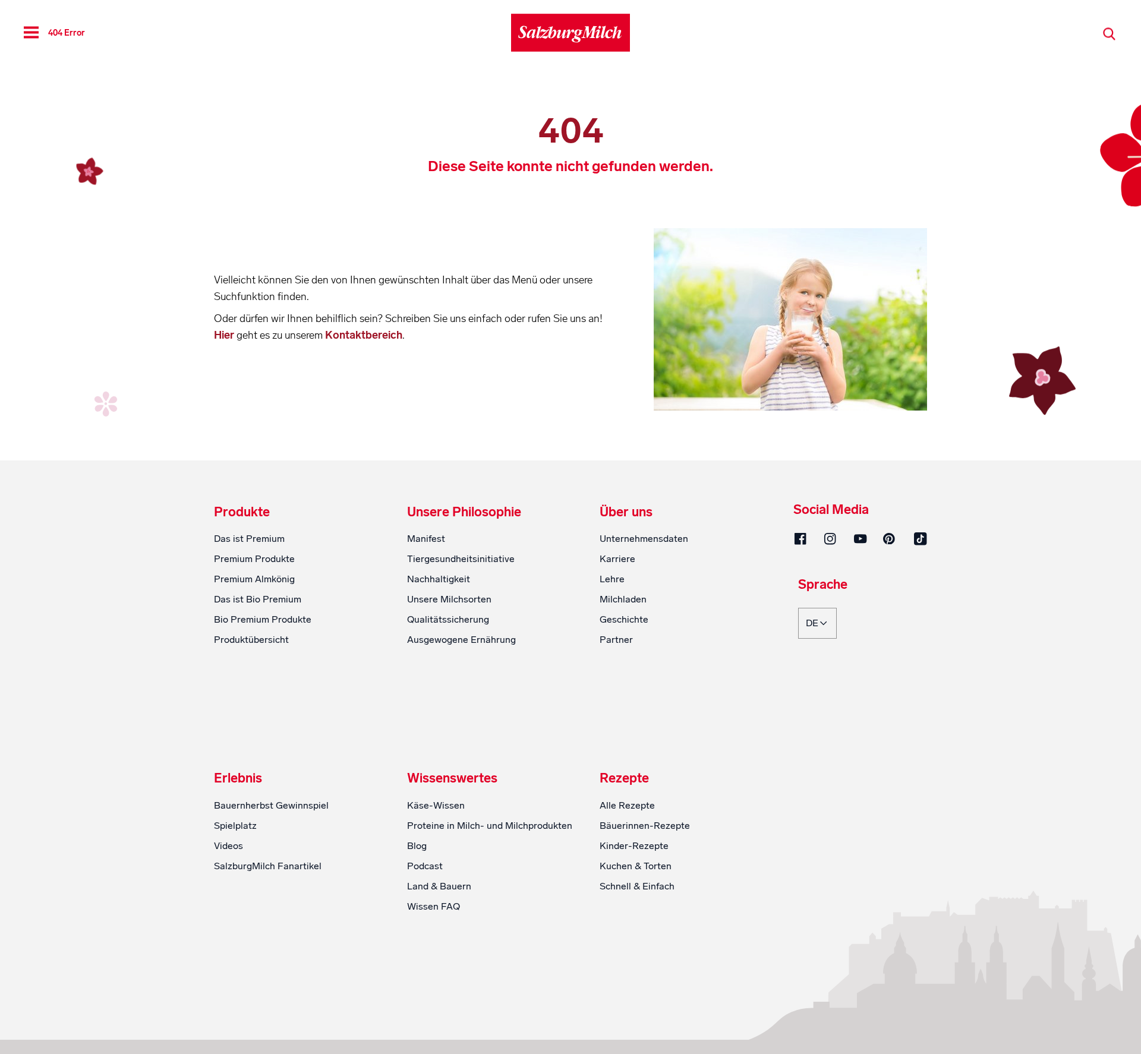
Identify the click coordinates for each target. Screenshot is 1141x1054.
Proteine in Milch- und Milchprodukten (489, 825)
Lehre (612, 579)
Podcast (425, 866)
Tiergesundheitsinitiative (461, 558)
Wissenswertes (452, 778)
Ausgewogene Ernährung (461, 639)
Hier (225, 335)
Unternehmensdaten (644, 538)
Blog (417, 845)
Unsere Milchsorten (449, 599)
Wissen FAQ (433, 906)
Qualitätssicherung (448, 619)
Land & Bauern (439, 886)
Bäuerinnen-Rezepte (645, 825)
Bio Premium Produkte (262, 619)
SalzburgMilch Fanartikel (268, 866)
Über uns (626, 512)
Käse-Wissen (436, 805)
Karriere (617, 558)
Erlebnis (238, 778)
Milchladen (623, 599)
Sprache (822, 585)
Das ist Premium (249, 538)
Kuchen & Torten (636, 866)
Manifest (426, 538)
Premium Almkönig (254, 579)
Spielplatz (235, 825)
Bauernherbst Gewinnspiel (271, 805)
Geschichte (624, 619)
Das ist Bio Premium (257, 599)
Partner (616, 639)
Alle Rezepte (627, 805)
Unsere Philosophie (464, 512)
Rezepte (624, 778)
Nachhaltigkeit (438, 579)
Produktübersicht (251, 639)
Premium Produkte (254, 558)
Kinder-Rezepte (634, 845)
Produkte (242, 512)
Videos (228, 845)
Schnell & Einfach (637, 886)
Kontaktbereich (363, 335)
